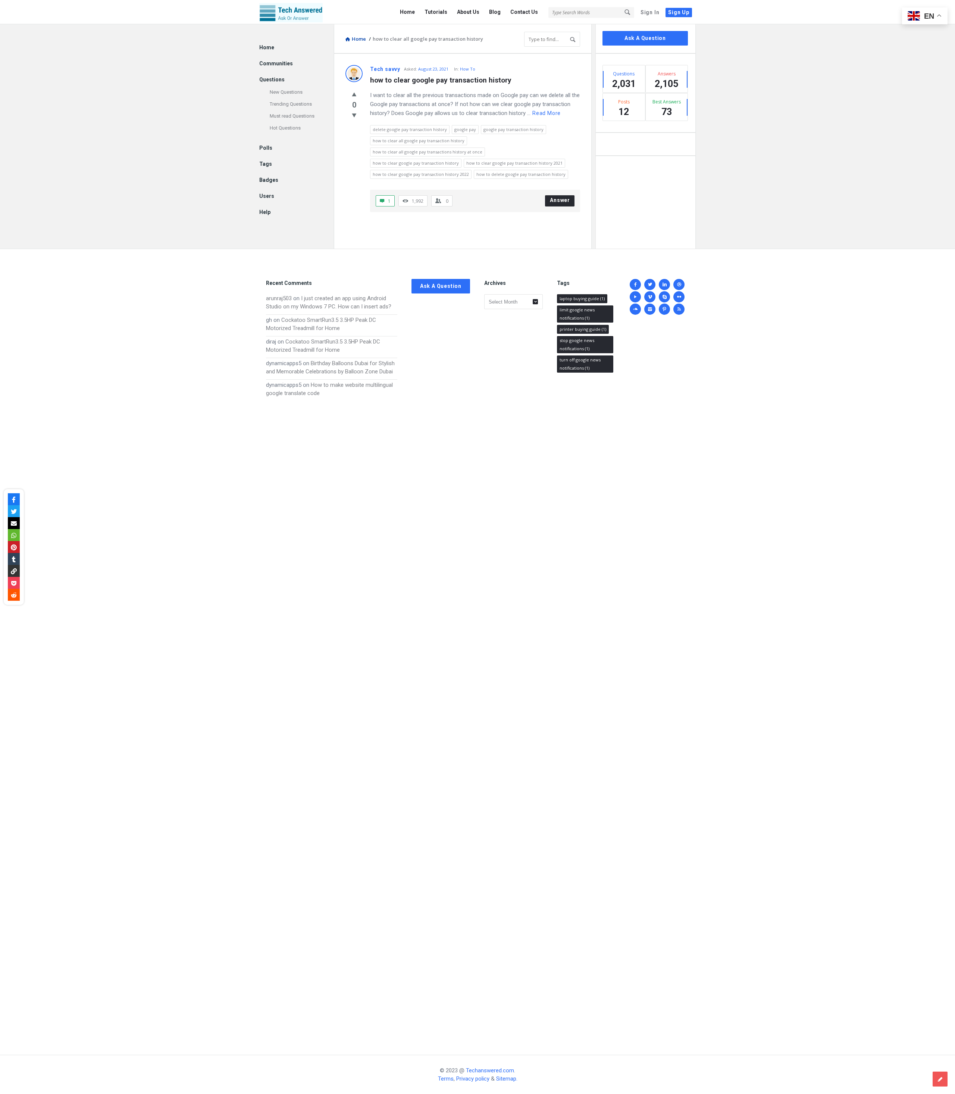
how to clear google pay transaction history (440, 80)
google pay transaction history (513, 129)
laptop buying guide (582, 298)
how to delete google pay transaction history (521, 174)
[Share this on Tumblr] (14, 559)
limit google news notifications (577, 314)
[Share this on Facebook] (14, 499)
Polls (265, 148)
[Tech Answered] (296, 12)
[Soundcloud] (635, 309)
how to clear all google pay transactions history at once (427, 152)
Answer (560, 200)
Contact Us (524, 12)
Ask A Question (645, 38)
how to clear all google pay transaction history (418, 140)
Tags (265, 164)
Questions (272, 80)
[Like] (354, 94)
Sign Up (678, 12)
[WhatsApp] (14, 535)
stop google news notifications (577, 344)
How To (467, 69)
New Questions (286, 92)
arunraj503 (279, 298)
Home (407, 12)
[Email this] (14, 523)
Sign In (650, 12)
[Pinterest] (664, 309)
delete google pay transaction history (410, 129)
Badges (268, 180)
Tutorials (436, 12)
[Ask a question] (940, 1079)
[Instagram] (649, 309)
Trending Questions (291, 104)
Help (264, 212)
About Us (468, 12)
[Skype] (664, 296)
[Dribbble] (679, 284)
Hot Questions (285, 128)
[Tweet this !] (14, 511)
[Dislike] (354, 115)
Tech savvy (385, 69)
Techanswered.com (490, 1070)
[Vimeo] (649, 296)
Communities (276, 63)
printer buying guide (583, 329)
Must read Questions (292, 116)
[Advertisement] (331, 718)
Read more (546, 113)
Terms (446, 1078)
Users (266, 196)
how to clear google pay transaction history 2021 (514, 163)
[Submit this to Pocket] (14, 583)
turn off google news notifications (580, 364)
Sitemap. (506, 1078)
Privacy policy (472, 1078)
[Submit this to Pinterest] (14, 547)
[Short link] (14, 571)
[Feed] (679, 309)
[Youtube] (635, 296)
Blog (495, 12)
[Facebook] (635, 284)
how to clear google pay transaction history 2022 (421, 174)
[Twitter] (649, 284)
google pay (465, 129)
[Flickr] (679, 296)
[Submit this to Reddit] (14, 595)
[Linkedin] (664, 284)
